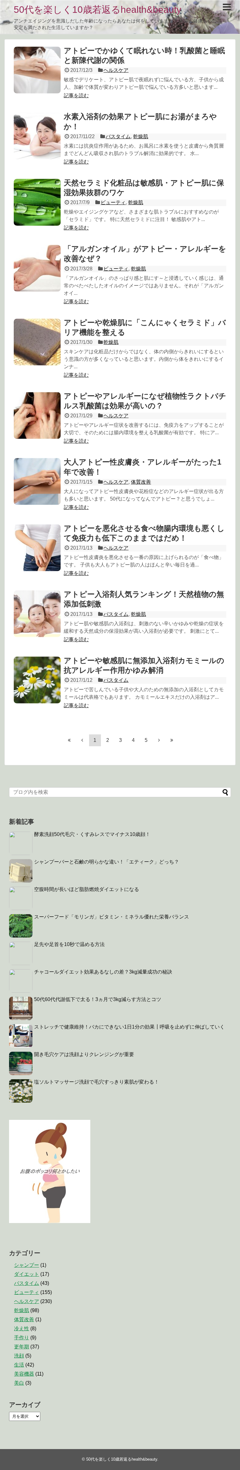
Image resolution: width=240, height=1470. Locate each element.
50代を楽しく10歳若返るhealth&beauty (97, 9)
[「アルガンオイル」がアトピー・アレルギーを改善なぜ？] (37, 268)
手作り (21, 1337)
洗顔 (19, 1355)
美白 (19, 1383)
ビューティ (113, 202)
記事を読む (76, 95)
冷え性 (21, 1328)
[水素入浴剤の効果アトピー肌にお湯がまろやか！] (37, 136)
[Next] (159, 740)
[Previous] (82, 740)
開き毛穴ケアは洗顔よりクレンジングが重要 (84, 1054)
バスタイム (118, 136)
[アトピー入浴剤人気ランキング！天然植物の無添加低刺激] (37, 613)
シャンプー (26, 1265)
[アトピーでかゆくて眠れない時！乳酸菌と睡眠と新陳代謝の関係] (37, 70)
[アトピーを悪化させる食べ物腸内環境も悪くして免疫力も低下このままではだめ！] (37, 547)
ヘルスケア (115, 70)
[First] (69, 740)
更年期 (21, 1346)
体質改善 (141, 482)
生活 (19, 1364)
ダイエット (26, 1274)
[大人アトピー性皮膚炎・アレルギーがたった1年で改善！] (37, 481)
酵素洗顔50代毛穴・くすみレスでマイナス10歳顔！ (92, 834)
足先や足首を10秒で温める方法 (69, 944)
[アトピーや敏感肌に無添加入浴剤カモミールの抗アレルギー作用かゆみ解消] (37, 680)
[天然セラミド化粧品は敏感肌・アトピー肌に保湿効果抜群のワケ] (37, 202)
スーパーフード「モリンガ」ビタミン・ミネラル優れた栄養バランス (111, 916)
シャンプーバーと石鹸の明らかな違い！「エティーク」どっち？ (106, 861)
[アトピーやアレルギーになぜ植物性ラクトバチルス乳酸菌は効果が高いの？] (37, 415)
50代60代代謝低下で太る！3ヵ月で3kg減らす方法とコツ (97, 999)
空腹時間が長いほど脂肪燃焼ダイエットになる (86, 889)
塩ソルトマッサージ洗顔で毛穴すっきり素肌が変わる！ (96, 1082)
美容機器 (24, 1374)
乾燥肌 (140, 136)
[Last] (172, 740)
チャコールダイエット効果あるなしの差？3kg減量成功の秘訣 (103, 971)
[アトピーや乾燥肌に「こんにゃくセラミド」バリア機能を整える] (37, 342)
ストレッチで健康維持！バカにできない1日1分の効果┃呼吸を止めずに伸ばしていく (129, 1027)
